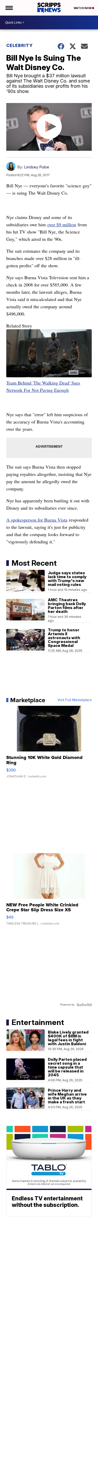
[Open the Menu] (9, 7)
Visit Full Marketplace (74, 700)
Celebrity (19, 45)
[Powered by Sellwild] (84, 1005)
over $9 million (61, 224)
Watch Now (83, 8)
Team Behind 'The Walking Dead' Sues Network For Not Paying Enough (43, 386)
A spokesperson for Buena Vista (36, 520)
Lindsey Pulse (36, 167)
